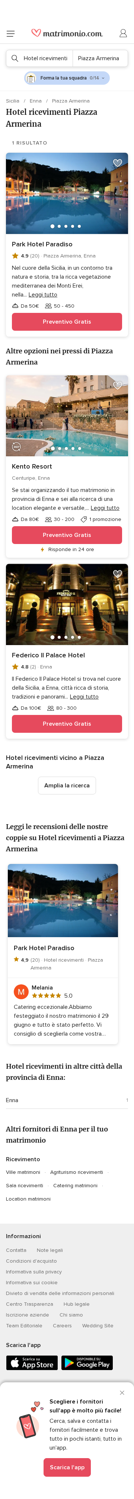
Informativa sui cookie (32, 1282)
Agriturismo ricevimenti (76, 1172)
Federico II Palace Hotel (48, 655)
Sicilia (13, 101)
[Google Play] (87, 1369)
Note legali (50, 1250)
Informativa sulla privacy (34, 1272)
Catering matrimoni (75, 1185)
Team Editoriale (24, 1325)
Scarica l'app (67, 1467)
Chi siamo (71, 1315)
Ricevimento (23, 1159)
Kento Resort (32, 466)
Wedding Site (98, 1325)
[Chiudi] (122, 1392)
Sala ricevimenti (24, 1185)
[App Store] (32, 1369)
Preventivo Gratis (67, 322)
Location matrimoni (28, 1199)
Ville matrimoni (23, 1172)
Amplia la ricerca (67, 785)
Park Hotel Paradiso (42, 244)
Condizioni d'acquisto (31, 1261)
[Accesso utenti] (123, 33)
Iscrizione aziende (27, 1315)
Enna (36, 101)
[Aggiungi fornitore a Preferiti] (117, 163)
